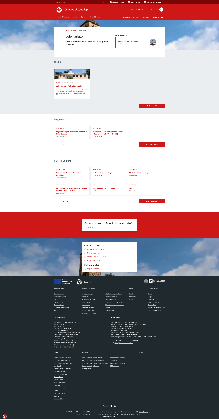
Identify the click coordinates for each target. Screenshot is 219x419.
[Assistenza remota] (149, 412)
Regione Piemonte (60, 2)
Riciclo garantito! (87, 369)
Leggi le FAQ (57, 366)
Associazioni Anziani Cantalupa (104, 188)
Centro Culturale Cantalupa (102, 172)
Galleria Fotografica (153, 302)
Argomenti (74, 30)
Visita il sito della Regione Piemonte (92, 358)
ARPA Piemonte (114, 366)
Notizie (131, 294)
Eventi (150, 294)
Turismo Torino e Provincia (117, 363)
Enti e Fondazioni (59, 305)
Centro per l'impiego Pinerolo (90, 366)
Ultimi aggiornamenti (60, 393)
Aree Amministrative (60, 297)
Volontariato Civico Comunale (128, 41)
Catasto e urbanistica (88, 308)
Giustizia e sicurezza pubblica (113, 294)
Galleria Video (152, 305)
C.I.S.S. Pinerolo (114, 360)
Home (67, 30)
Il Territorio (151, 299)
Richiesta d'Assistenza (60, 374)
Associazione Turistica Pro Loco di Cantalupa (68, 173)
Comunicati (132, 297)
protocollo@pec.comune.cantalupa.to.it (69, 333)
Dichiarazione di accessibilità (62, 360)
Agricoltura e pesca (87, 294)
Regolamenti (60, 128)
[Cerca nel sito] (161, 9)
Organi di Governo (59, 294)
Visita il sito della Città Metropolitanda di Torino (95, 360)
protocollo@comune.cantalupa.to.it (68, 335)
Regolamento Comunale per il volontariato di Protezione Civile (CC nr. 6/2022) (108, 132)
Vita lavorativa (109, 310)
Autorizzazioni (86, 305)
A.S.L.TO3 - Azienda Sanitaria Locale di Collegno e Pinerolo (98, 363)
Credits (56, 391)
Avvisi (131, 299)
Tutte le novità (152, 106)
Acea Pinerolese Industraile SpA (119, 358)
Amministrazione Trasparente (62, 358)
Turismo (107, 308)
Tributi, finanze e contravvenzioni (114, 305)
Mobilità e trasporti (110, 299)
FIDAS (131, 188)
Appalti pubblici (86, 302)
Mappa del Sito (58, 399)
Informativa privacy (59, 382)
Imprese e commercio (111, 297)
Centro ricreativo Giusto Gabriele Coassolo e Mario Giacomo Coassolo (71, 189)
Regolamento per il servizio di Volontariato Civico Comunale (71, 132)
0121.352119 (61, 326)
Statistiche (57, 396)
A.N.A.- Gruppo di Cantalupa (139, 172)
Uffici (55, 299)
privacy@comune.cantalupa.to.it (123, 343)
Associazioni (60, 169)
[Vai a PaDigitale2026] (154, 281)
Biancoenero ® (116, 414)
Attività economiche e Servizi (156, 308)
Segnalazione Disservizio (61, 371)
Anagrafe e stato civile (88, 299)
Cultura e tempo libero (88, 310)
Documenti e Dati (59, 302)
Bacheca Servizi (58, 377)
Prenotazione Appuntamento (62, 369)
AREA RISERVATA (109, 416)
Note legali (57, 385)
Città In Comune (143, 412)
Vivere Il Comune (151, 201)
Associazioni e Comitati (154, 310)
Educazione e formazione (89, 313)
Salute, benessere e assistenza (114, 302)
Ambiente (85, 297)
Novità (58, 82)
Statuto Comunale (59, 380)
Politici (56, 310)
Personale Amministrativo (61, 308)
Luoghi (150, 297)
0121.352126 (60, 324)
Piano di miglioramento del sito (63, 363)
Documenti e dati (152, 144)
